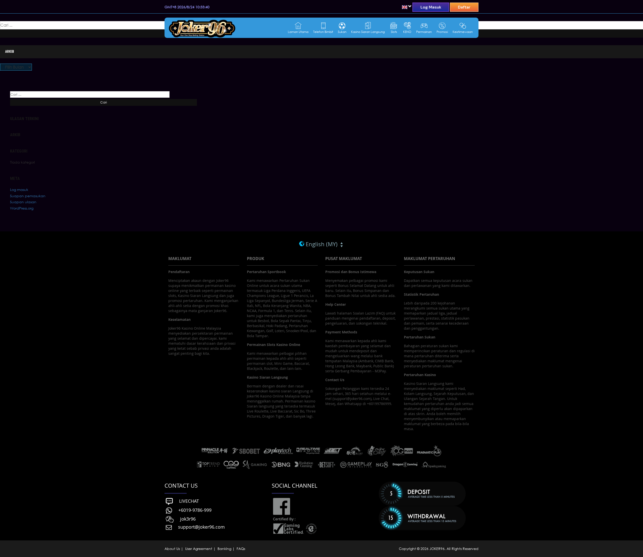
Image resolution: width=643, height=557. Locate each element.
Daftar (464, 7)
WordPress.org (21, 208)
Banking (224, 548)
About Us (173, 548)
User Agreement (198, 548)
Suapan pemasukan (27, 196)
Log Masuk (430, 7)
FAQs (240, 548)
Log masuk (19, 189)
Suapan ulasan (23, 202)
